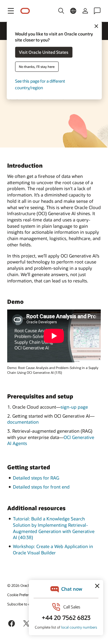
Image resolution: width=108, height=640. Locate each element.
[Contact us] (97, 10)
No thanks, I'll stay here (37, 66)
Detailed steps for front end (41, 487)
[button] (10, 10)
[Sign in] (85, 10)
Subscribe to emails (23, 604)
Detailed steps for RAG (36, 478)
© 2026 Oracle (19, 585)
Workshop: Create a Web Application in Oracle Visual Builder (53, 549)
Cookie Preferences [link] (22, 594)
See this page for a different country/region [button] (40, 84)
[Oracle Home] (25, 11)
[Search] (61, 10)
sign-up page (74, 407)
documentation (23, 422)
